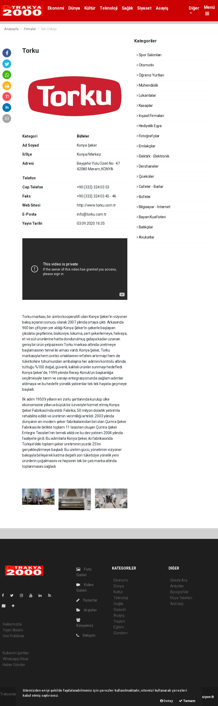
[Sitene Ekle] (15, 606)
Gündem (121, 633)
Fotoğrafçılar (149, 136)
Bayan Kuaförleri (152, 217)
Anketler (177, 586)
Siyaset (144, 8)
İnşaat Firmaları (151, 116)
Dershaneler (148, 166)
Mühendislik (148, 85)
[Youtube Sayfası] (33, 595)
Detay (168, 701)
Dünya (74, 8)
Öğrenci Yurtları (151, 75)
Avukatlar (146, 237)
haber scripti (10, 699)
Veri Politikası (13, 636)
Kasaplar (145, 105)
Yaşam (119, 621)
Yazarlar (89, 600)
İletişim (88, 635)
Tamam (188, 701)
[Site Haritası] (6, 606)
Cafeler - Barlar (151, 186)
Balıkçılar (145, 227)
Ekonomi (56, 8)
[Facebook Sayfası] (5, 595)
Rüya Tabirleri (181, 598)
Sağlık (127, 8)
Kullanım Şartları (16, 653)
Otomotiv (146, 65)
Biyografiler (179, 592)
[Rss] (51, 595)
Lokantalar (147, 95)
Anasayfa (11, 29)
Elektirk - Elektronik (153, 156)
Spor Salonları (149, 55)
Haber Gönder (14, 665)
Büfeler (83, 136)
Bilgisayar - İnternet (154, 207)
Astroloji (176, 604)
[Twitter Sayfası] (14, 595)
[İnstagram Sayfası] (23, 595)
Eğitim (119, 627)
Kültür (90, 8)
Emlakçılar (147, 146)
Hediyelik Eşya (150, 126)
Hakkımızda (12, 624)
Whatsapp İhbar (15, 659)
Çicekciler (146, 176)
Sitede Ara (178, 580)
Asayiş (162, 8)
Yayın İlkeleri (13, 630)
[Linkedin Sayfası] (42, 595)
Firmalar (30, 29)
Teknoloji (108, 8)
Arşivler (90, 610)
